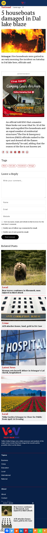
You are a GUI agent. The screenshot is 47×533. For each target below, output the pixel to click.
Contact (4, 498)
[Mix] (35, 530)
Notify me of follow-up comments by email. (20, 228)
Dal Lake (12, 166)
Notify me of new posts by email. (16, 232)
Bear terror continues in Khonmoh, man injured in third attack (21, 291)
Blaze (4, 166)
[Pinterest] (26, 530)
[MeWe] (30, 530)
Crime (5, 323)
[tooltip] (3, 152)
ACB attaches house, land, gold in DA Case (22, 326)
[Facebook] (7, 530)
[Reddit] (16, 530)
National (6, 7)
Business (4, 460)
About (3, 494)
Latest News (8, 367)
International (5, 475)
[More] (44, 530)
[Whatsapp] (40, 530)
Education (5, 468)
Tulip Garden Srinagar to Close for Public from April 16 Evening (22, 418)
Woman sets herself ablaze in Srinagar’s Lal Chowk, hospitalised (23, 372)
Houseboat (22, 166)
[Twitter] (11, 530)
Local (5, 287)
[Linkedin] (21, 530)
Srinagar (31, 166)
